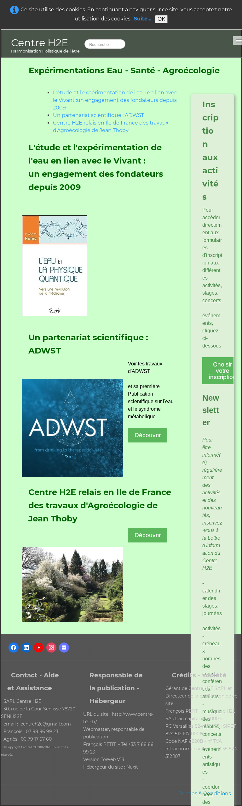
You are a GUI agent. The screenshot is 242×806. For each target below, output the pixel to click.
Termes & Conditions (205, 794)
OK (161, 19)
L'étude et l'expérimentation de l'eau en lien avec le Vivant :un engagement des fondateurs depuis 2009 (115, 100)
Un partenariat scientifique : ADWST (98, 115)
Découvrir (148, 435)
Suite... (142, 19)
